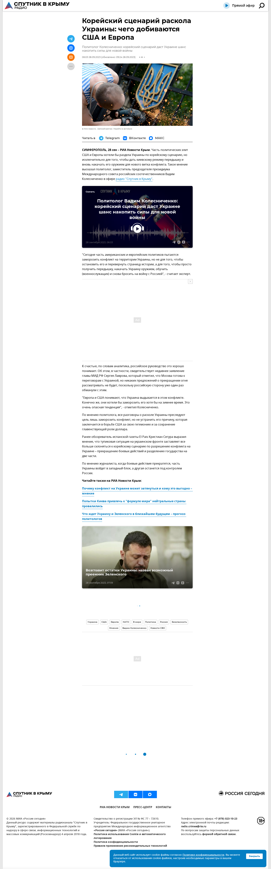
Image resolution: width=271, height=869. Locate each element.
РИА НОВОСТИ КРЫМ (115, 808)
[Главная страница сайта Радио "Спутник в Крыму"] (37, 5)
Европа (115, 622)
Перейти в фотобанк (123, 128)
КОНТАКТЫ (163, 808)
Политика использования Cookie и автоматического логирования (130, 836)
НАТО (126, 622)
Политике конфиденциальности (203, 855)
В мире (137, 622)
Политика (150, 622)
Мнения (113, 628)
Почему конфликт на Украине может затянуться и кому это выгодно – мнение (137, 491)
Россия (164, 622)
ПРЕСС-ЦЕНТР (142, 808)
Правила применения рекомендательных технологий (130, 846)
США (104, 622)
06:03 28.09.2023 (91, 57)
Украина (92, 622)
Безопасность (179, 622)
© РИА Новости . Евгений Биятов (97, 128)
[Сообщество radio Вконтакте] (135, 794)
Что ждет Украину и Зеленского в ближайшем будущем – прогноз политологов (134, 517)
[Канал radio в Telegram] (121, 794)
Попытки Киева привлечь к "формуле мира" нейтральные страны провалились (134, 504)
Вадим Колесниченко (134, 628)
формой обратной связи (219, 834)
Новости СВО (157, 628)
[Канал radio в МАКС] (150, 794)
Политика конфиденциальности (116, 842)
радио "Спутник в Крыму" (134, 179)
